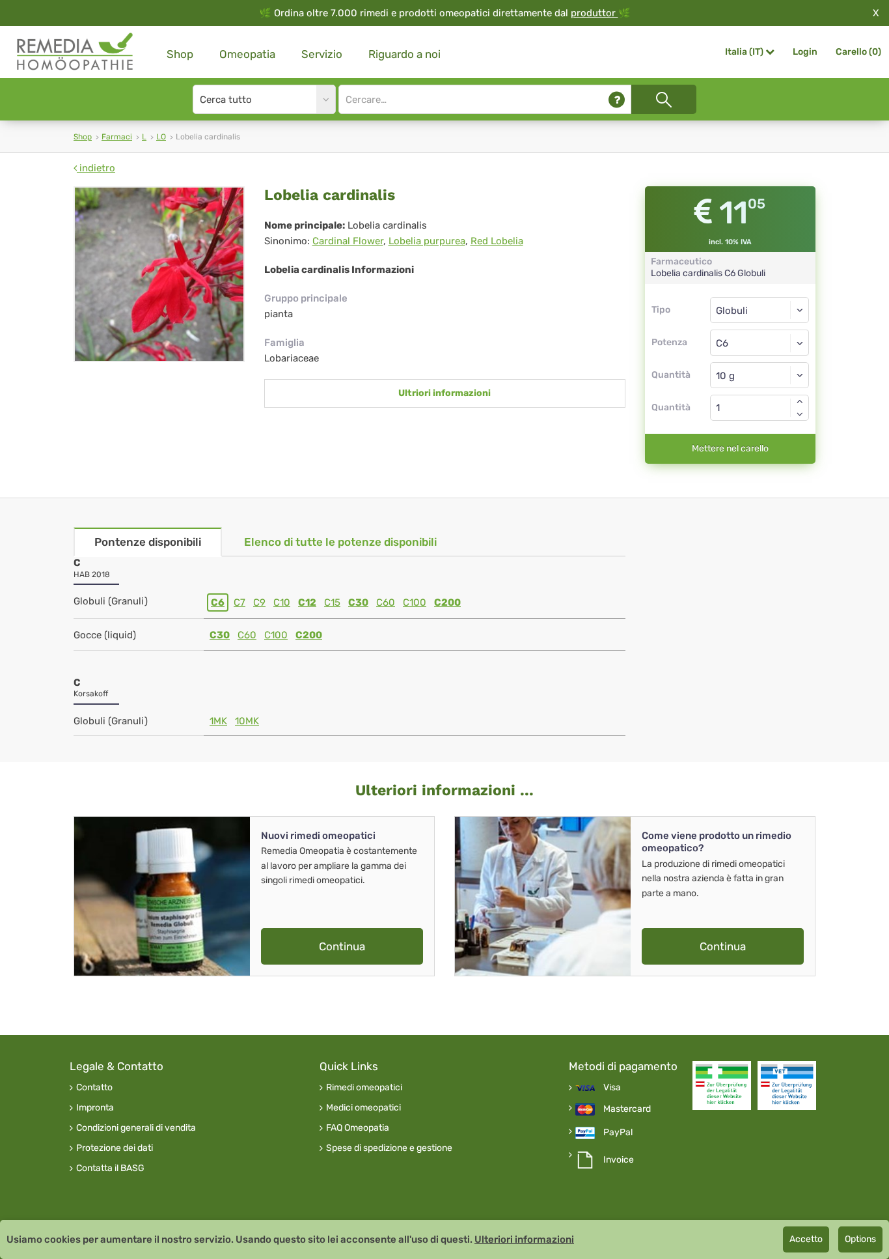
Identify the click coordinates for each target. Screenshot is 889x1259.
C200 (447, 602)
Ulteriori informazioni (524, 1239)
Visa (612, 1087)
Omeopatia (247, 54)
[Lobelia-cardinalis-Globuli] (159, 274)
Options (860, 1239)
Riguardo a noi (404, 54)
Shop (180, 54)
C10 (281, 602)
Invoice (618, 1160)
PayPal (618, 1132)
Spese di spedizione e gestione (389, 1148)
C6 (218, 602)
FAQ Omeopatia (357, 1128)
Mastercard (627, 1109)
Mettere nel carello (730, 448)
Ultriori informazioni (444, 393)
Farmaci (117, 136)
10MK (247, 721)
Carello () (858, 51)
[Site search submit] (663, 99)
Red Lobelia (497, 241)
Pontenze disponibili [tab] (147, 541)
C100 (414, 602)
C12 (307, 602)
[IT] (75, 52)
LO (161, 136)
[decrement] (800, 414)
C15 (332, 602)
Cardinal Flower (347, 241)
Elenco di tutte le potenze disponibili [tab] (340, 541)
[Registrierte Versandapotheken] (721, 1085)
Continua (342, 946)
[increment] (800, 401)
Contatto (94, 1087)
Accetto (806, 1239)
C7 (239, 602)
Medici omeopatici (363, 1107)
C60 (385, 602)
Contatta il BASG (110, 1168)
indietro (96, 168)
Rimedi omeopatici (364, 1087)
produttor (594, 13)
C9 (259, 602)
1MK (218, 721)
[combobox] (760, 343)
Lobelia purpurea (427, 241)
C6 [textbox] (722, 343)
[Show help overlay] (617, 99)
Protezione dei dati (114, 1148)
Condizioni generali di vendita (136, 1128)
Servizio (321, 54)
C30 (358, 602)
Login (805, 51)
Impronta (95, 1107)
